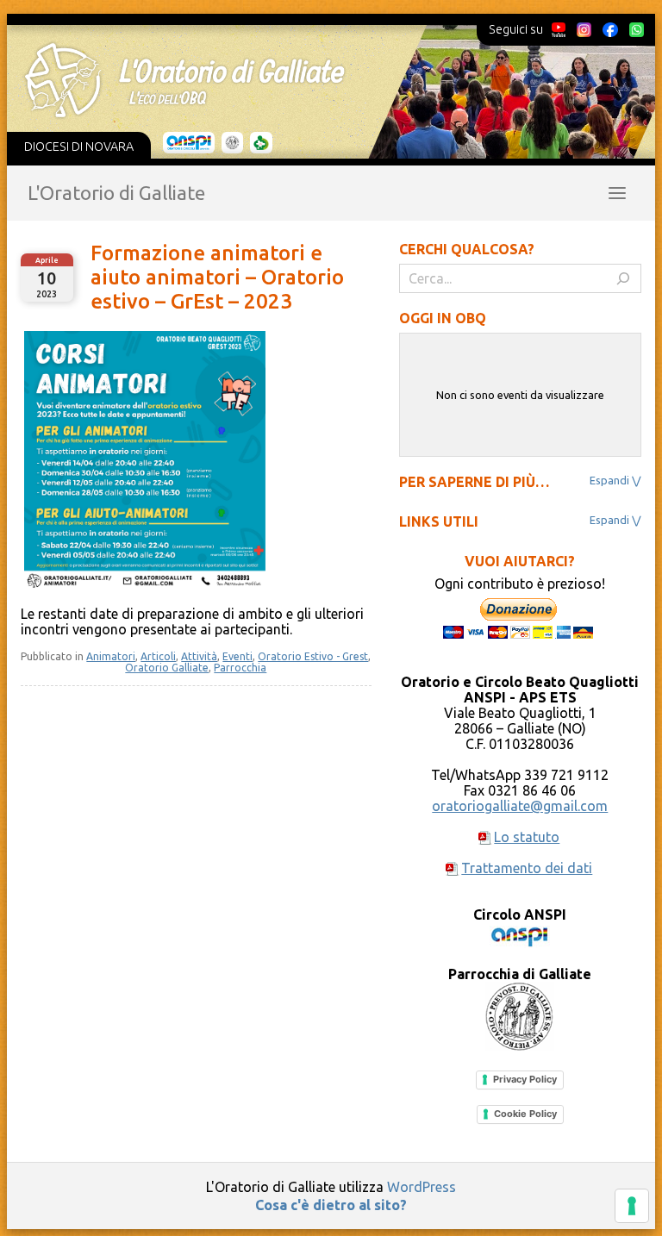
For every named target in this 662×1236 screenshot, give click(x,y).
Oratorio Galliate (167, 667)
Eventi (237, 656)
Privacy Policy (525, 1079)
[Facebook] (610, 29)
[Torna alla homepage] (320, 80)
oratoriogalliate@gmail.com (520, 806)
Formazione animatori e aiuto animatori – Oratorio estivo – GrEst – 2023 (217, 277)
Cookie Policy (525, 1114)
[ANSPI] (189, 143)
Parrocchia (240, 667)
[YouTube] (559, 29)
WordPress (421, 1187)
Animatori (110, 656)
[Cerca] (623, 278)
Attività (199, 656)
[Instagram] (583, 29)
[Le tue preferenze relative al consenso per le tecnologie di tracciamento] (631, 1205)
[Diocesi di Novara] (261, 143)
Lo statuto (526, 837)
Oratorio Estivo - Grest (313, 656)
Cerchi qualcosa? (466, 249)
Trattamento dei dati (526, 868)
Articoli (158, 656)
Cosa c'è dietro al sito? (331, 1205)
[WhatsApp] (636, 29)
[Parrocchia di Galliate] (232, 143)
